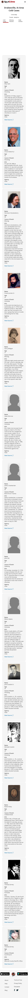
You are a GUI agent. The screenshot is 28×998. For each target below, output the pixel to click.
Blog (6, 990)
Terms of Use (18, 980)
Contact (7, 987)
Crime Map (14, 14)
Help (6, 983)
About (6, 980)
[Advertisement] (14, 40)
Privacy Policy (18, 983)
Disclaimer (17, 987)
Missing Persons (11, 20)
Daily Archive (20, 20)
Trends (11, 17)
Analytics (16, 17)
